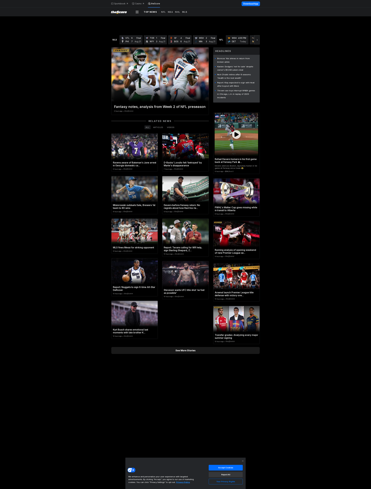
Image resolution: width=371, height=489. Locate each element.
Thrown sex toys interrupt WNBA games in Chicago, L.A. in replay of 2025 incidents (236, 94)
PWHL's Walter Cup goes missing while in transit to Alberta (236, 209)
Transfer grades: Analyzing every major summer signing (236, 336)
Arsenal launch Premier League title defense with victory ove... (234, 294)
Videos (170, 127)
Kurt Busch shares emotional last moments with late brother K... (130, 331)
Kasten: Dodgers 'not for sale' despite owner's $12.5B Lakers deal (235, 68)
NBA (170, 12)
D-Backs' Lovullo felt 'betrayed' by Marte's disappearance (183, 164)
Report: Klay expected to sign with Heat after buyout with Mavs (236, 84)
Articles (158, 127)
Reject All (225, 474)
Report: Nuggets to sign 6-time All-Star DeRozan (134, 288)
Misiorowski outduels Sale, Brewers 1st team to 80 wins (134, 206)
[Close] (243, 461)
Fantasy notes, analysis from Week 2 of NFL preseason (160, 107)
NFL (163, 12)
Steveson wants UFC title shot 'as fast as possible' (184, 291)
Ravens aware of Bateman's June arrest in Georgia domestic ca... (134, 164)
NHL (177, 12)
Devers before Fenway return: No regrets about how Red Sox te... (182, 206)
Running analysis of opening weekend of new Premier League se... (235, 251)
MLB (184, 12)
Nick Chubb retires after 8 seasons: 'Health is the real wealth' (234, 76)
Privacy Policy (183, 482)
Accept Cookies (225, 467)
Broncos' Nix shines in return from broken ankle (233, 60)
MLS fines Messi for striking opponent (133, 247)
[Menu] (137, 12)
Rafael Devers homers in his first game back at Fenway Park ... (236, 160)
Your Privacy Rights (225, 481)
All (147, 127)
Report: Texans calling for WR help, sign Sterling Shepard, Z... (183, 249)
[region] (185, 473)
